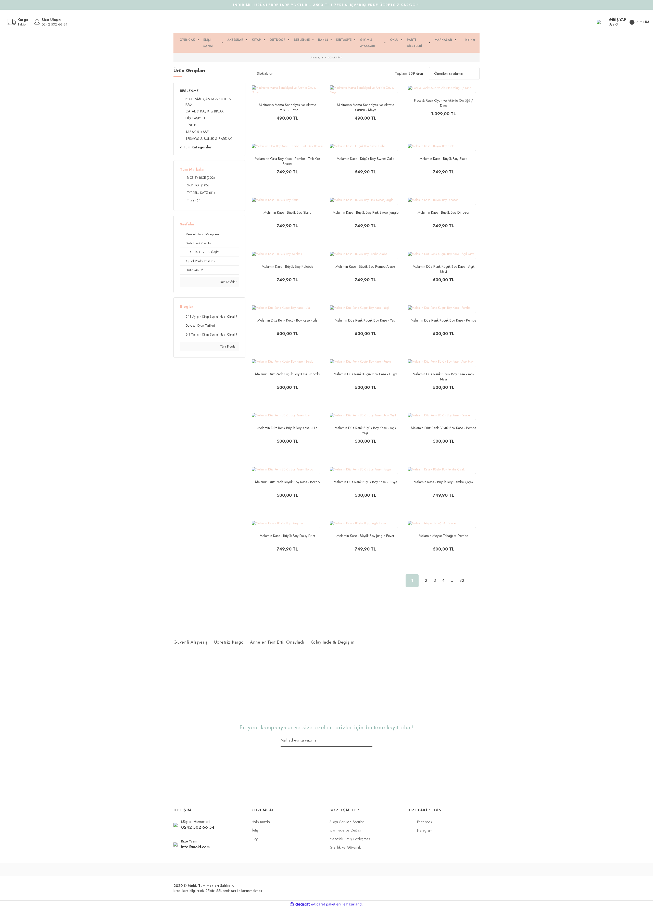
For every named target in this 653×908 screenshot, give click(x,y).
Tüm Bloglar (227, 346)
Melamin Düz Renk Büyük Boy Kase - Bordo (287, 481)
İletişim (257, 830)
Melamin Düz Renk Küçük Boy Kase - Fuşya (365, 374)
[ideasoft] (300, 904)
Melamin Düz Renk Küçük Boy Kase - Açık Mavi (443, 269)
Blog (255, 839)
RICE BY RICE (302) (201, 177)
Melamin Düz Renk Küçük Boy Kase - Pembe (443, 320)
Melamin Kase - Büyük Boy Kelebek (287, 266)
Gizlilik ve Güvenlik (345, 847)
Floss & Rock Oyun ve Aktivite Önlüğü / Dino (443, 103)
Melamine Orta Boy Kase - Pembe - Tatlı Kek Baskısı (287, 161)
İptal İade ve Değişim (346, 830)
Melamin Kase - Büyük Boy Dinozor (444, 212)
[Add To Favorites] (319, 90)
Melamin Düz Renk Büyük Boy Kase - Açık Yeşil (365, 430)
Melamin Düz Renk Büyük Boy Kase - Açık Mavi (443, 377)
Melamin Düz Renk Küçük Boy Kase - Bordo (287, 374)
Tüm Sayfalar (227, 282)
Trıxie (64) (194, 200)
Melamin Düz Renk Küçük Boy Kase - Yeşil (365, 320)
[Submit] (370, 740)
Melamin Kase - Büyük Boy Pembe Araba (365, 266)
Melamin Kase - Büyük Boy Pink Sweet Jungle (365, 212)
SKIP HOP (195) (198, 185)
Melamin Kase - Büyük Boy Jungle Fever (365, 535)
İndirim (470, 39)
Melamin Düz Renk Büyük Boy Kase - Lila (287, 427)
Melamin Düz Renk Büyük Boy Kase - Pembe (443, 427)
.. (452, 580)
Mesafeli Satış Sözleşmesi (350, 839)
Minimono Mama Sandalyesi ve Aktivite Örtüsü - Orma (287, 107)
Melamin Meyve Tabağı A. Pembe (443, 535)
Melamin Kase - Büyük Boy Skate (443, 158)
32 (461, 580)
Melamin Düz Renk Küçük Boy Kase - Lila (287, 320)
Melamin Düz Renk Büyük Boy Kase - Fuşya (365, 481)
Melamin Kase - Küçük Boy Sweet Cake (365, 158)
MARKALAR (443, 39)
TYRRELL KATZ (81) (201, 192)
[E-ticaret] (326, 904)
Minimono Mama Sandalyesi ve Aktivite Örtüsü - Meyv (365, 107)
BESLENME (335, 57)
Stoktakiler (265, 73)
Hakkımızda (261, 822)
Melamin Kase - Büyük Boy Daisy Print (287, 535)
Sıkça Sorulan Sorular (347, 822)
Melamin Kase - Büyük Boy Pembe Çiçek (443, 481)
